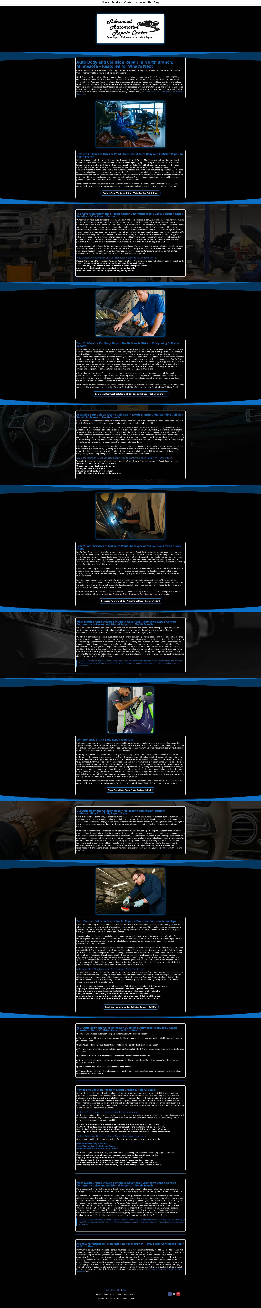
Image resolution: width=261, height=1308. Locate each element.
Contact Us (130, 3)
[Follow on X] (174, 1294)
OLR (107, 1290)
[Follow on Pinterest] (178, 1294)
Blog (156, 3)
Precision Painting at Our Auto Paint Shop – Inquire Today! (130, 601)
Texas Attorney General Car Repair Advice (95, 1146)
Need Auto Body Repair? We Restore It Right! (130, 790)
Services (117, 3)
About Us (145, 3)
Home (105, 3)
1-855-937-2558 (152, 91)
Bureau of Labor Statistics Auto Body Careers (97, 1148)
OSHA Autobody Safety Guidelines (91, 1143)
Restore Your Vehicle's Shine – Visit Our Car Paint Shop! (130, 193)
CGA (113, 1290)
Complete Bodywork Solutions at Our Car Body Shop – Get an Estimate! (130, 393)
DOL (119, 1290)
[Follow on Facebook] (170, 1294)
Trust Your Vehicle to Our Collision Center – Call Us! (130, 1007)
